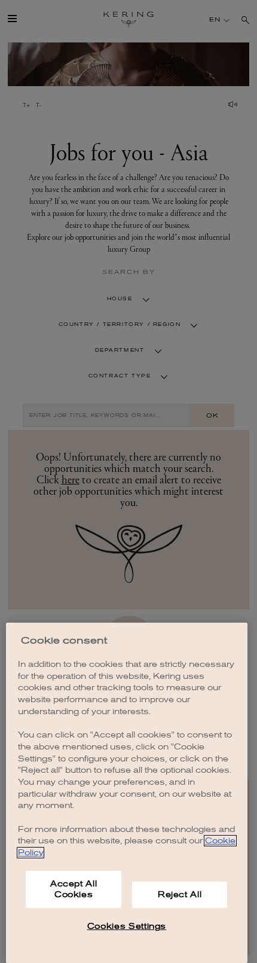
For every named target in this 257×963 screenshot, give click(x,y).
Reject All (180, 894)
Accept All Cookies (73, 889)
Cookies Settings (127, 926)
